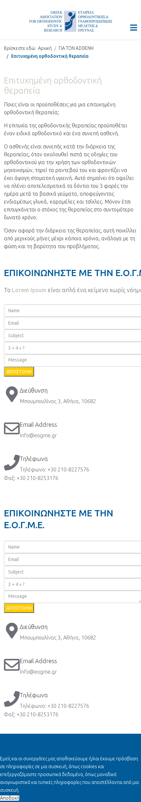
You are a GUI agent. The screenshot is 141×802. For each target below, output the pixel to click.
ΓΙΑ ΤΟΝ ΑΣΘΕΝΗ (76, 48)
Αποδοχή (9, 798)
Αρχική (45, 48)
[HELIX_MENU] (133, 28)
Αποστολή (19, 371)
